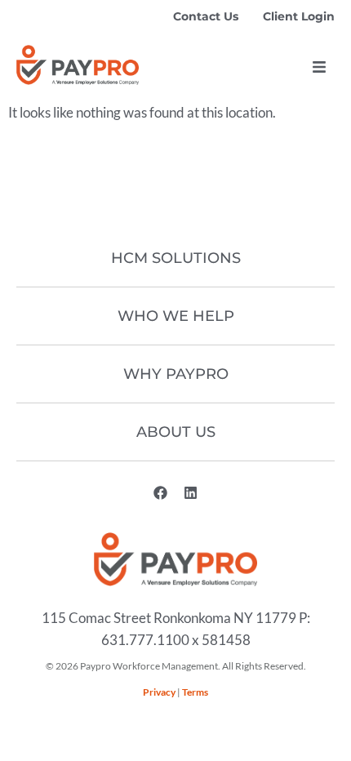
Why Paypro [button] (176, 374)
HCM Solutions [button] (176, 258)
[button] (319, 67)
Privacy (159, 692)
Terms (195, 692)
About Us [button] (175, 432)
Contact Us (205, 16)
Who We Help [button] (176, 316)
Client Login (299, 16)
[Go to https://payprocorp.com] (77, 65)
